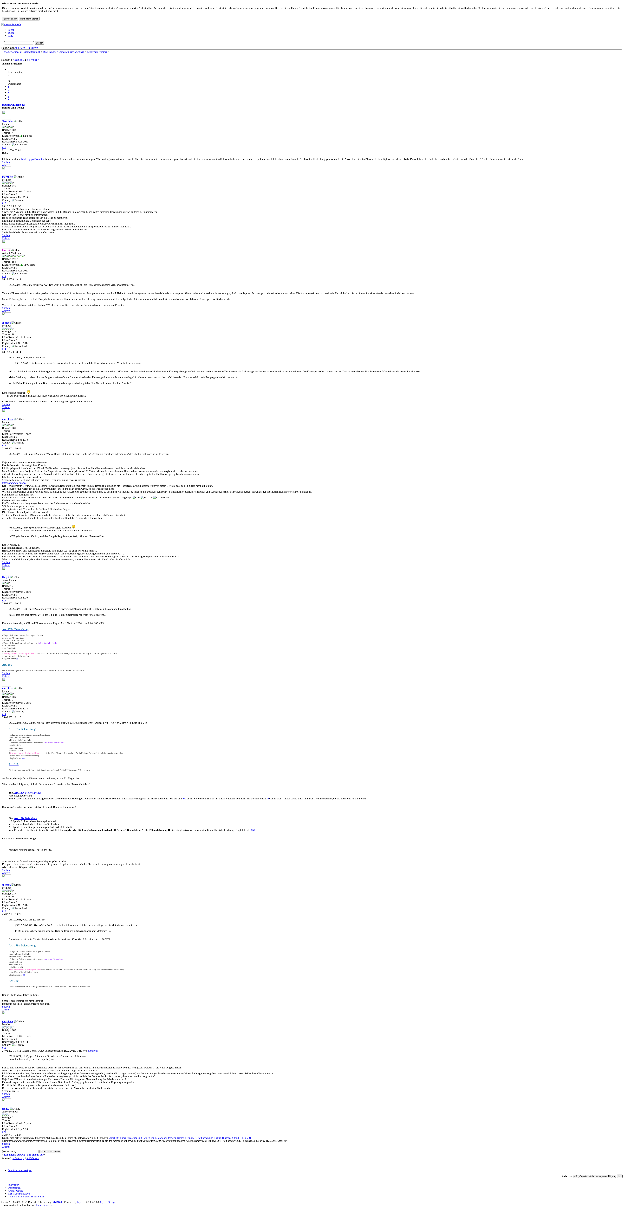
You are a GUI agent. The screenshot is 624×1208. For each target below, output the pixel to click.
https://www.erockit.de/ (14, 483)
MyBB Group (107, 1202)
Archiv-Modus (15, 1190)
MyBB (80, 1202)
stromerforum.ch (12, 52)
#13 (4, 276)
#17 (4, 714)
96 (23, 792)
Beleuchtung (26, 818)
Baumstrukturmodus (13, 104)
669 (17, 659)
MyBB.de (58, 1202)
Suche (11, 32)
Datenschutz (14, 1187)
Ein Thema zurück (14, 1154)
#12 (4, 203)
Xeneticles (7, 121)
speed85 (6, 322)
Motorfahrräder (33, 792)
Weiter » (34, 59)
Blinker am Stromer (97, 52)
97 (183, 798)
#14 (4, 349)
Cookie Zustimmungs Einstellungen (26, 1196)
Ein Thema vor (35, 1154)
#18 (4, 911)
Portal (11, 29)
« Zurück (17, 59)
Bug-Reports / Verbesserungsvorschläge (64, 52)
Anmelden (19, 47)
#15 (4, 445)
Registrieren (32, 47)
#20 (4, 1132)
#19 (4, 1047)
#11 (4, 147)
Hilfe (10, 35)
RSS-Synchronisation (19, 1193)
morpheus (7, 176)
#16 (4, 600)
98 (268, 798)
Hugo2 (5, 577)
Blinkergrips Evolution (32, 159)
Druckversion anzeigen (20, 1170)
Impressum (13, 1184)
